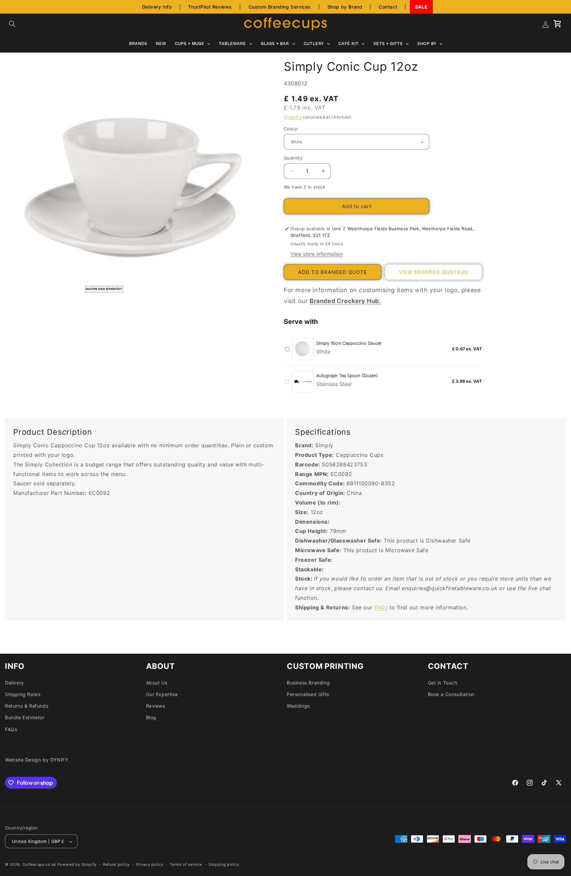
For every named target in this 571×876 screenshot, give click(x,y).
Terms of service (186, 864)
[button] (12, 24)
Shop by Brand (344, 7)
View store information (316, 254)
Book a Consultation (451, 694)
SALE (421, 7)
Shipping (293, 116)
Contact (388, 7)
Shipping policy (224, 864)
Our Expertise (162, 694)
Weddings (298, 706)
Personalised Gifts (308, 694)
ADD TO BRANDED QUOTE (332, 272)
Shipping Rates (22, 694)
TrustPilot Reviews (210, 7)
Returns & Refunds (26, 706)
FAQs (381, 607)
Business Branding (308, 682)
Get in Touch (442, 682)
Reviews (155, 706)
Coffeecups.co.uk (39, 864)
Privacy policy (150, 864)
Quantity (293, 157)
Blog (151, 718)
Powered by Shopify (77, 864)
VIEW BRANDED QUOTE (433, 272)
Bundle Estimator (25, 718)
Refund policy (116, 864)
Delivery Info (157, 7)
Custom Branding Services (279, 7)
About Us (157, 682)
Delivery (14, 682)
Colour (291, 128)
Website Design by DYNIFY (36, 760)
